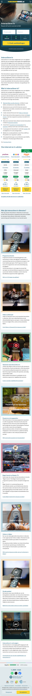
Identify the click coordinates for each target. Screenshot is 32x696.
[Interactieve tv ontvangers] (16, 625)
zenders (26, 129)
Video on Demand (23, 112)
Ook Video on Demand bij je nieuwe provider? (14, 327)
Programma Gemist (13, 122)
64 (14, 167)
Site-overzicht (25, 685)
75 (24, 167)
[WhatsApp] (12, 673)
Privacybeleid (18, 685)
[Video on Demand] (16, 297)
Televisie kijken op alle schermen (11, 103)
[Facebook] (20, 673)
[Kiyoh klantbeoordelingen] (17, 682)
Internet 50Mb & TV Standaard (5, 156)
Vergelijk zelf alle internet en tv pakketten (12, 196)
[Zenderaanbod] (16, 574)
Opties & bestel (5, 189)
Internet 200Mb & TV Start (27, 156)
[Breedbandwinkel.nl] (16, 1)
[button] (1, 1)
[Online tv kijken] (16, 516)
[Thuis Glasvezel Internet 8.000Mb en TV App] (16, 154)
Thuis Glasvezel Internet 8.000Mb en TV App (16, 156)
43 (3, 167)
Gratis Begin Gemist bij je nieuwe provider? (13, 496)
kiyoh (7, 665)
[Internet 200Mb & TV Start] (26, 154)
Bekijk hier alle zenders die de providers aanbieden (15, 605)
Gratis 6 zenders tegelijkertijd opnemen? (13, 380)
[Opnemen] (16, 347)
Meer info (5, 193)
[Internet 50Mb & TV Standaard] (5, 154)
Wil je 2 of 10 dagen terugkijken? (11, 277)
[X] (16, 673)
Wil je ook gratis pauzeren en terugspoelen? (14, 437)
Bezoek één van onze (17, 677)
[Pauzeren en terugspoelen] (16, 400)
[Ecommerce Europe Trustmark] (12, 682)
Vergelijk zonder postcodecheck (16, 48)
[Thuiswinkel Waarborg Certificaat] (8, 682)
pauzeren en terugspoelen (16, 125)
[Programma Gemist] (16, 238)
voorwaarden (9, 685)
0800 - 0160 (17, 670)
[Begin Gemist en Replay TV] (16, 458)
